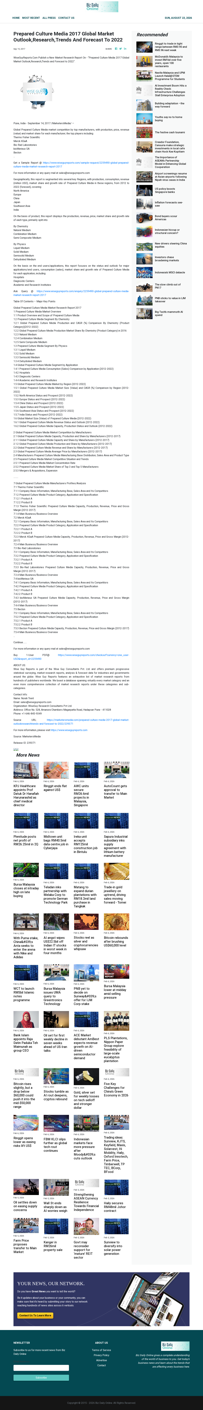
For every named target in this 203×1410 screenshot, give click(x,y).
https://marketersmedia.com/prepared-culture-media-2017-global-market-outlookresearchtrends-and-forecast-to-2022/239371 (71, 722)
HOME (16, 18)
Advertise (101, 1360)
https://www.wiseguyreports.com (69, 730)
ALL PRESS (49, 18)
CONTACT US (66, 18)
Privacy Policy (101, 1355)
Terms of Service (101, 1350)
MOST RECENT (31, 18)
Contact (101, 1365)
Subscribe (41, 1378)
